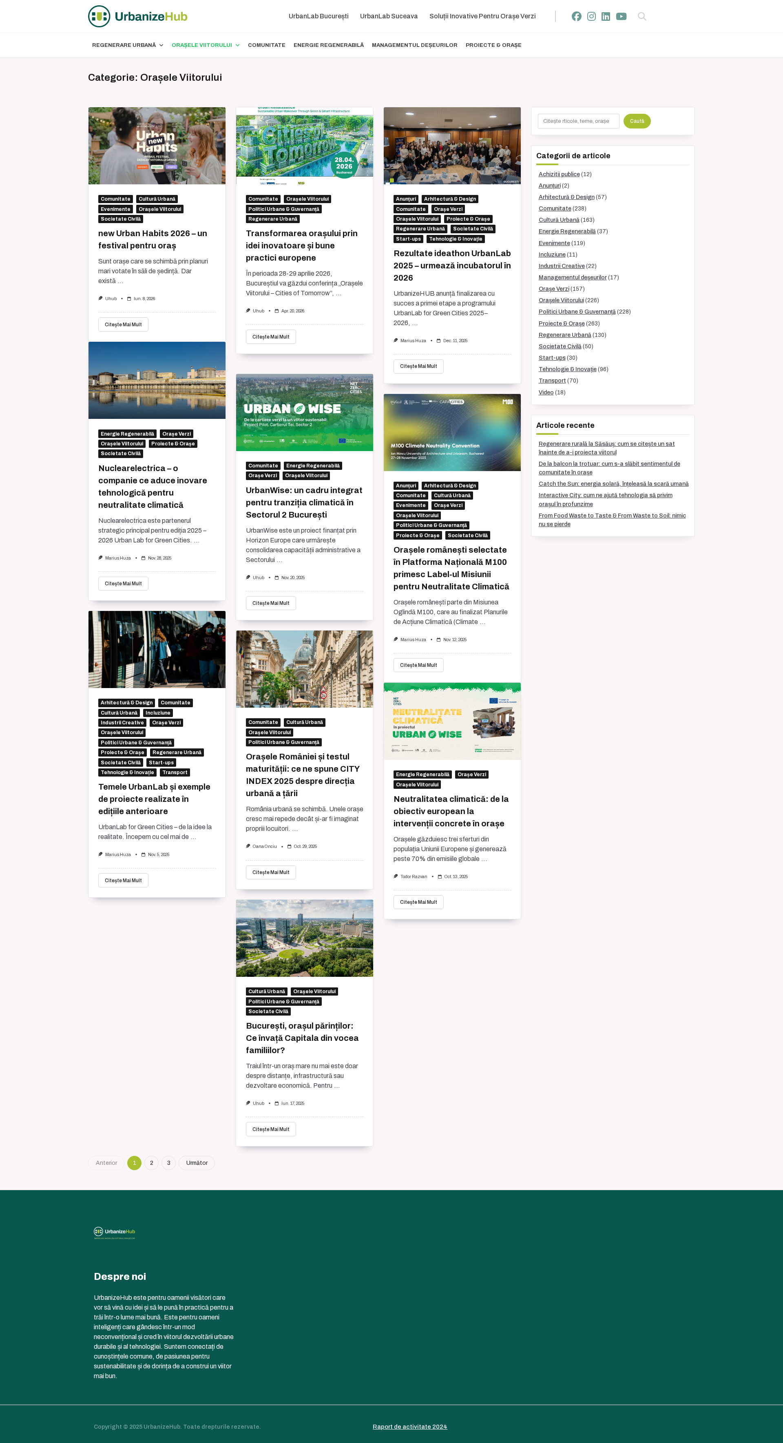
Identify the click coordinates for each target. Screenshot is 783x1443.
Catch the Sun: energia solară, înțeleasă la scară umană (614, 484)
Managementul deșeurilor (415, 45)
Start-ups (408, 239)
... (120, 280)
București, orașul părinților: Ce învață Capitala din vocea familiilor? (302, 1038)
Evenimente (115, 209)
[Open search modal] (642, 16)
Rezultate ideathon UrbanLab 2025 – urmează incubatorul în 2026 (452, 265)
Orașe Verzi (448, 209)
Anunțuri (406, 199)
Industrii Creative (122, 723)
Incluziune (158, 713)
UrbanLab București (319, 16)
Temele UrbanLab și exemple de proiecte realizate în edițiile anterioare (154, 799)
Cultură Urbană (157, 199)
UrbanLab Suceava (389, 16)
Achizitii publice (559, 174)
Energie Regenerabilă (329, 45)
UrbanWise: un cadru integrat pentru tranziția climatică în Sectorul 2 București (304, 502)
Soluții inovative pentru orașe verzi (482, 16)
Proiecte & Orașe (494, 45)
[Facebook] (577, 16)
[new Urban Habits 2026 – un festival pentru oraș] (157, 145)
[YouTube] (621, 16)
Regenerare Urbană (124, 45)
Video (546, 393)
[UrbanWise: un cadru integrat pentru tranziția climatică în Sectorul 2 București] (304, 412)
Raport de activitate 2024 (410, 1426)
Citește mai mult (123, 325)
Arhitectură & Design (450, 199)
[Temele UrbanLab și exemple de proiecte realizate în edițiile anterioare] (157, 649)
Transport (175, 772)
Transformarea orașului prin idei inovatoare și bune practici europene (302, 245)
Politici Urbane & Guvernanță (283, 209)
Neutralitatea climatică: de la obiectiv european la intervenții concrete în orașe (451, 811)
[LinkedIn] (606, 16)
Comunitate (266, 45)
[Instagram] (591, 16)
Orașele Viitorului (202, 45)
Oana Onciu (265, 846)
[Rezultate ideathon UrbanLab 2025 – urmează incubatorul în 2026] (452, 145)
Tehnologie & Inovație (455, 239)
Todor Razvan (413, 876)
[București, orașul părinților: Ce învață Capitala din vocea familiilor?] (304, 938)
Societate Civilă (121, 219)
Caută (637, 121)
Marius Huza (413, 341)
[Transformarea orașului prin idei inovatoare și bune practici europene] (304, 145)
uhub (111, 299)
